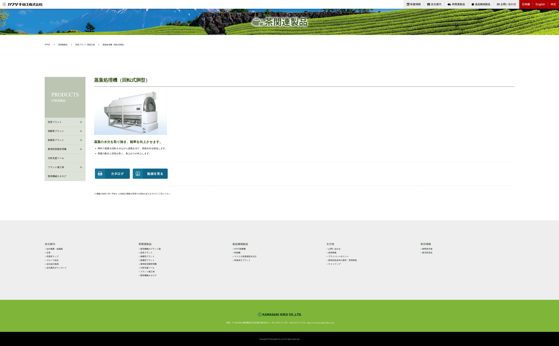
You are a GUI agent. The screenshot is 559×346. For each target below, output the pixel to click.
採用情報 (332, 253)
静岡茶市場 (427, 249)
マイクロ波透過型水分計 (245, 256)
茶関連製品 (63, 45)
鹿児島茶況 (427, 253)
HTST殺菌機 (240, 249)
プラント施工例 (56, 167)
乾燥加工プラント (242, 260)
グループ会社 (52, 260)
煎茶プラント (55, 122)
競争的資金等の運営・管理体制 (342, 260)
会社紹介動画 (52, 264)
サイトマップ (334, 264)
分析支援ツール (147, 268)
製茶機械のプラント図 (150, 249)
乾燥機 (237, 253)
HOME (47, 44)
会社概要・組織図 (54, 249)
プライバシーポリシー (338, 256)
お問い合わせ (334, 249)
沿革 (48, 253)
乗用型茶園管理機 (57, 149)
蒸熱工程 (91, 45)
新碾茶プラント (56, 140)
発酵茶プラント (56, 131)
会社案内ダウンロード (56, 268)
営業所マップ (52, 256)
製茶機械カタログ (148, 275)
